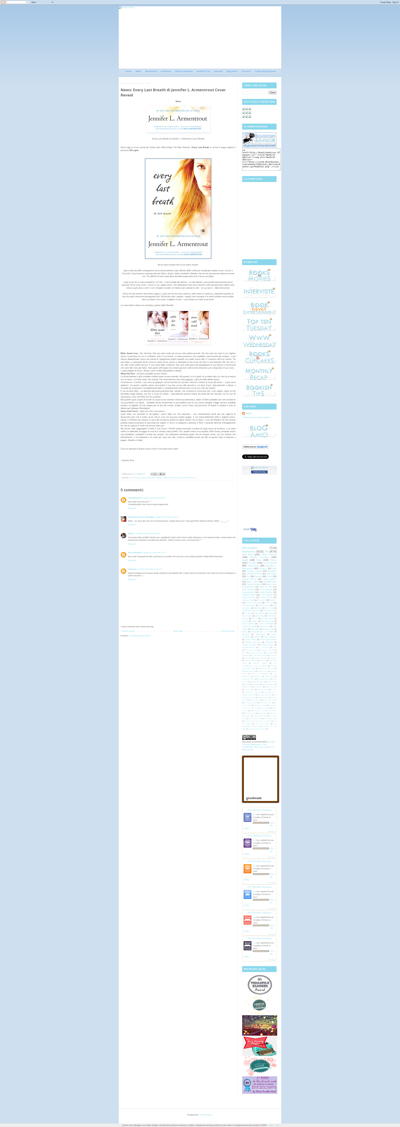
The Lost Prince (262, 724)
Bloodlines (258, 608)
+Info (270, 1125)
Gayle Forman (266, 592)
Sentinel (263, 660)
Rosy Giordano (134, 553)
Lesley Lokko (263, 697)
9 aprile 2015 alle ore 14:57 (154, 553)
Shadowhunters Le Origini (262, 632)
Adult (274, 568)
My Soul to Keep (251, 702)
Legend (271, 613)
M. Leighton (255, 700)
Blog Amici (232, 71)
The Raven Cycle (270, 610)
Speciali (218, 71)
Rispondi (132, 508)
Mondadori (272, 571)
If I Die (274, 689)
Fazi (248, 576)
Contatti (246, 71)
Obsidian (273, 658)
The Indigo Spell (270, 718)
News (138, 71)
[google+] (243, 117)
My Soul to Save (266, 702)
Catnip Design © (206, 1115)
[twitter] (246, 110)
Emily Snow (246, 687)
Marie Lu (268, 603)
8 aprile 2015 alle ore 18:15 (166, 517)
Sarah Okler (262, 713)
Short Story (259, 616)
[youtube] (246, 117)
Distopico (263, 568)
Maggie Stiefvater (249, 597)
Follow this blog (259, 472)
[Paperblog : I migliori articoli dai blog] (250, 531)
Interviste (166, 71)
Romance (248, 551)
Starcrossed (260, 634)
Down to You (272, 682)
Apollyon (257, 676)
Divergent (261, 600)
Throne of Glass (266, 597)
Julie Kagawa (260, 613)
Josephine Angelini (249, 626)
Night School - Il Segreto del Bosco (264, 710)
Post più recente (128, 631)
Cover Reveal (134, 478)
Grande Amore (263, 689)
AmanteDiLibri (134, 498)
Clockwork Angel (251, 650)
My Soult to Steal (260, 705)
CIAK (275, 647)
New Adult (247, 554)
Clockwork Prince (248, 679)
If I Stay (248, 613)
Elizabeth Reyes (268, 684)
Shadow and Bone (253, 642)
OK (277, 1125)
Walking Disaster (248, 671)
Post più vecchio (228, 631)
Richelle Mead (248, 595)
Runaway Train (250, 713)
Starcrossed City (260, 716)
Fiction (273, 560)
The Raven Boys (267, 621)
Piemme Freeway (254, 584)
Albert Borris (262, 671)
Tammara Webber (260, 663)
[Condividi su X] (158, 474)
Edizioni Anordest (256, 653)
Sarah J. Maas (252, 582)
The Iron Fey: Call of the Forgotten (258, 721)
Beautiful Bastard (248, 647)
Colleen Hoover (249, 579)
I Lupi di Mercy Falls (259, 655)
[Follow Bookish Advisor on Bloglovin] (255, 448)
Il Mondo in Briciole (252, 692)
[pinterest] (243, 114)
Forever (245, 621)
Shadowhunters (270, 582)
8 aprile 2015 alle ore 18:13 (153, 498)
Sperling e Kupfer (254, 571)
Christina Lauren (267, 618)
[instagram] (246, 114)
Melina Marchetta (260, 658)
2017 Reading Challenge (259, 886)
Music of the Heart (270, 700)
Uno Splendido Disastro (257, 729)
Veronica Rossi (267, 645)
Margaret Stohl (268, 629)
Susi (254, 814)
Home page (178, 631)
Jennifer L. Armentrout (163, 478)
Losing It (254, 621)
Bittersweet (269, 676)
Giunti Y (273, 600)
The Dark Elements (185, 478)
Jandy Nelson (250, 639)
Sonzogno (269, 642)
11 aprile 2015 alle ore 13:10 (149, 569)
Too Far (255, 618)
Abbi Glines (271, 574)
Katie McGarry (248, 589)
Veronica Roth (247, 600)
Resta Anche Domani (268, 639)
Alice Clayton (247, 616)
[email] (250, 114)
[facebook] (243, 110)
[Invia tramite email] (152, 474)
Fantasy (252, 563)
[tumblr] (250, 117)
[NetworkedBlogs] (259, 467)
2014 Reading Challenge (259, 809)
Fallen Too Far (271, 687)
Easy (244, 653)
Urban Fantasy (269, 554)
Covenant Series (248, 605)
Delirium (257, 637)
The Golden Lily (255, 718)
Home (128, 71)
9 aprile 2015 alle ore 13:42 (148, 533)
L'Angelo (248, 658)
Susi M (248, 413)
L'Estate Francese (264, 695)
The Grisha (269, 608)
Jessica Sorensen (253, 603)
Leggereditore (248, 592)
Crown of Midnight (266, 624)
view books (271, 831)
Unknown (132, 569)
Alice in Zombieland (260, 674)
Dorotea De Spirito (257, 682)
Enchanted (258, 687)
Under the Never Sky (266, 668)
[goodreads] (250, 110)
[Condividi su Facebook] (160, 474)
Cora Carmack (266, 589)
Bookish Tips (203, 71)
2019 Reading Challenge (259, 938)
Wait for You (266, 587)
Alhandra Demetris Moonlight (141, 517)
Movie (244, 632)
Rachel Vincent (264, 605)
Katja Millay (255, 629)
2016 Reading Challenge (259, 861)
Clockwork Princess (267, 650)
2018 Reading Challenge (259, 912)
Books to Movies (184, 71)
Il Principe (273, 655)
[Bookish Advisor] (259, 147)
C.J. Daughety (264, 647)
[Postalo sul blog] (155, 474)
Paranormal (253, 565)
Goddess (270, 653)
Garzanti (258, 576)
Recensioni (151, 71)
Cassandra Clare (253, 574)
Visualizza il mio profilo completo (256, 417)
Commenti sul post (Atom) (140, 636)
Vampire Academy (249, 645)
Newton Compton (259, 557)
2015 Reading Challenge (259, 835)
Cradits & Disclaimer (265, 71)
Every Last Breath (148, 478)
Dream (247, 684)
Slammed (245, 634)
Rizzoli (269, 576)
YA (195, 478)
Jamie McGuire (270, 579)
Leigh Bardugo (266, 595)
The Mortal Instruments (251, 610)
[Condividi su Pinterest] (163, 474)
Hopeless (245, 655)
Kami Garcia (264, 626)
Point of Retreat (251, 660)
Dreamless (256, 684)
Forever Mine (249, 689)
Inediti (245, 560)
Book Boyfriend (248, 624)
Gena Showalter (270, 637)
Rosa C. (131, 533)
